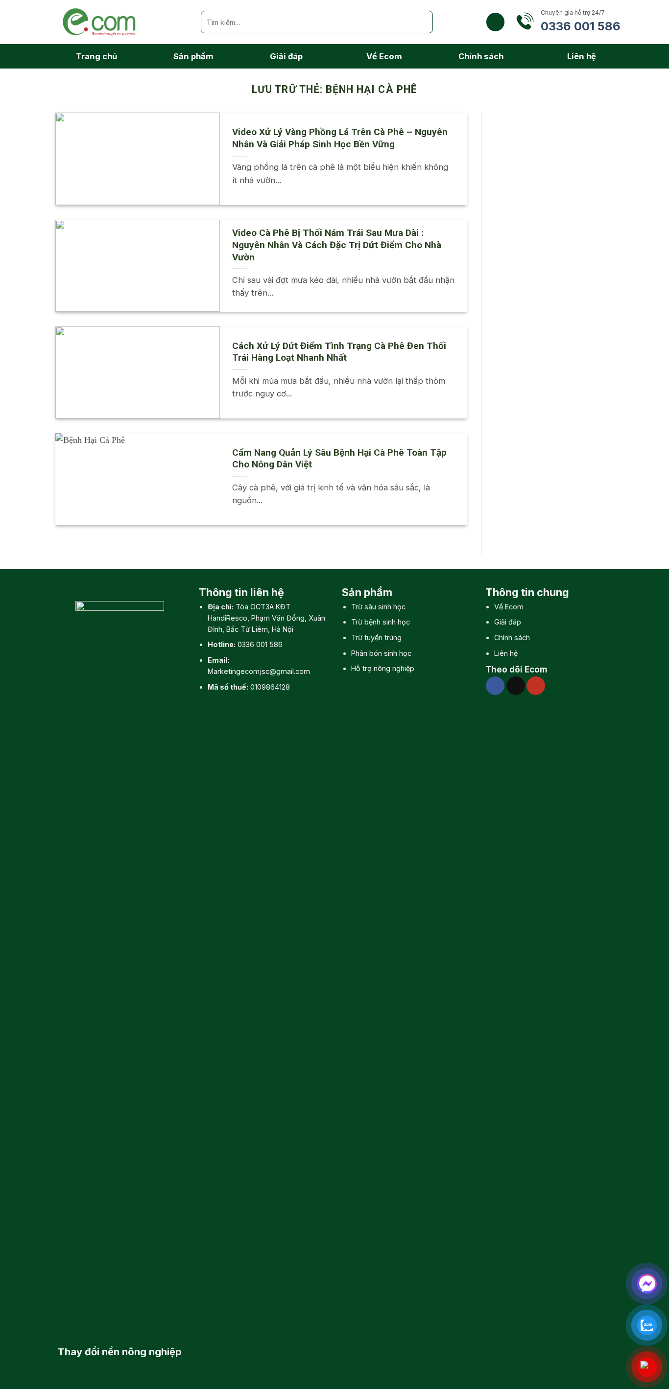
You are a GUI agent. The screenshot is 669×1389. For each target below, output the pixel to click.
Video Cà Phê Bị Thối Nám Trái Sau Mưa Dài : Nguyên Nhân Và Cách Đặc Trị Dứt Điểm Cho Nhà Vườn (336, 245)
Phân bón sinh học (381, 653)
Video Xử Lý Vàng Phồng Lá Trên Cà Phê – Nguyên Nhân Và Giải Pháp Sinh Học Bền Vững (340, 138)
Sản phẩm (193, 56)
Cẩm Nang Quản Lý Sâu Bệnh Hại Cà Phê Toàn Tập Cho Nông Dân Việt (339, 458)
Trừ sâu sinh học (378, 606)
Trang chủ (96, 56)
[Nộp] (421, 22)
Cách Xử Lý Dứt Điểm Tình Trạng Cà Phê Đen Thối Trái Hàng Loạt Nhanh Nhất (339, 352)
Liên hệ (581, 56)
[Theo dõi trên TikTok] (515, 685)
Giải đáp (286, 56)
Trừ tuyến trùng (376, 637)
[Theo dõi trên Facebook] (495, 685)
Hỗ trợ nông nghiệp (382, 668)
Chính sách (480, 56)
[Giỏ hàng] (495, 22)
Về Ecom (384, 56)
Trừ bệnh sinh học (380, 622)
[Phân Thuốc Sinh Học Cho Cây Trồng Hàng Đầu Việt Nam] (120, 22)
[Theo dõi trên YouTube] (535, 685)
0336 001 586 (260, 644)
